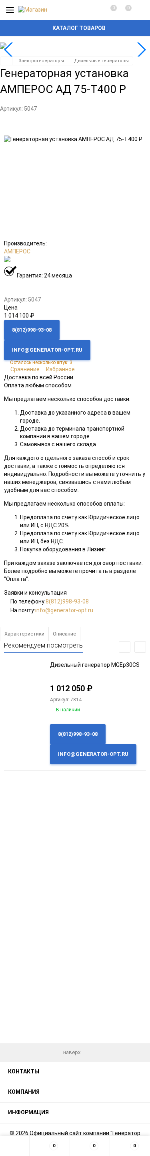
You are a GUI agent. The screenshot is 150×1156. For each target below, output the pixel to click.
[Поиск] (139, 10)
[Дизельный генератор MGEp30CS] (24, 686)
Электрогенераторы (41, 60)
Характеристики (24, 634)
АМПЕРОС (17, 251)
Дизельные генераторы (101, 60)
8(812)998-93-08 (67, 601)
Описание (64, 634)
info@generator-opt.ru (64, 610)
